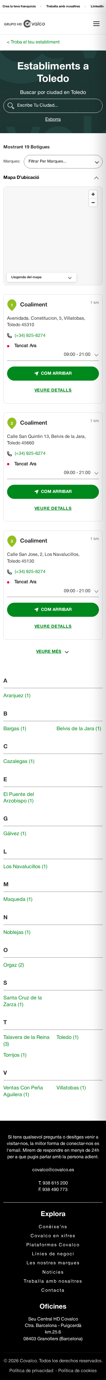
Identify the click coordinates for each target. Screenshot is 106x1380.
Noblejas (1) (17, 932)
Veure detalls (53, 390)
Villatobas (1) (71, 1088)
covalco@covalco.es (53, 1170)
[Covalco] (24, 23)
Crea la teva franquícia (19, 6)
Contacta (53, 1291)
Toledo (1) (68, 1037)
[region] (53, 236)
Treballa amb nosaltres (63, 6)
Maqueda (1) (18, 899)
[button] (53, 106)
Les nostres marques (53, 1263)
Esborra (53, 120)
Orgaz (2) (13, 965)
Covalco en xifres (53, 1236)
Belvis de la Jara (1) (79, 729)
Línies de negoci (53, 1254)
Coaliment (33, 305)
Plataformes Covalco (53, 1245)
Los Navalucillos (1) (25, 867)
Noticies (53, 1272)
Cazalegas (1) (18, 761)
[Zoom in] (93, 194)
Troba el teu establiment (35, 42)
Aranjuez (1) (17, 696)
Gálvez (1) (14, 833)
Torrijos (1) (15, 1055)
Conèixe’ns (53, 1227)
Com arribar (56, 374)
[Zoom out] (93, 202)
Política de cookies (77, 1371)
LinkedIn (97, 6)
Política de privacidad (31, 1371)
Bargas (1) (14, 729)
